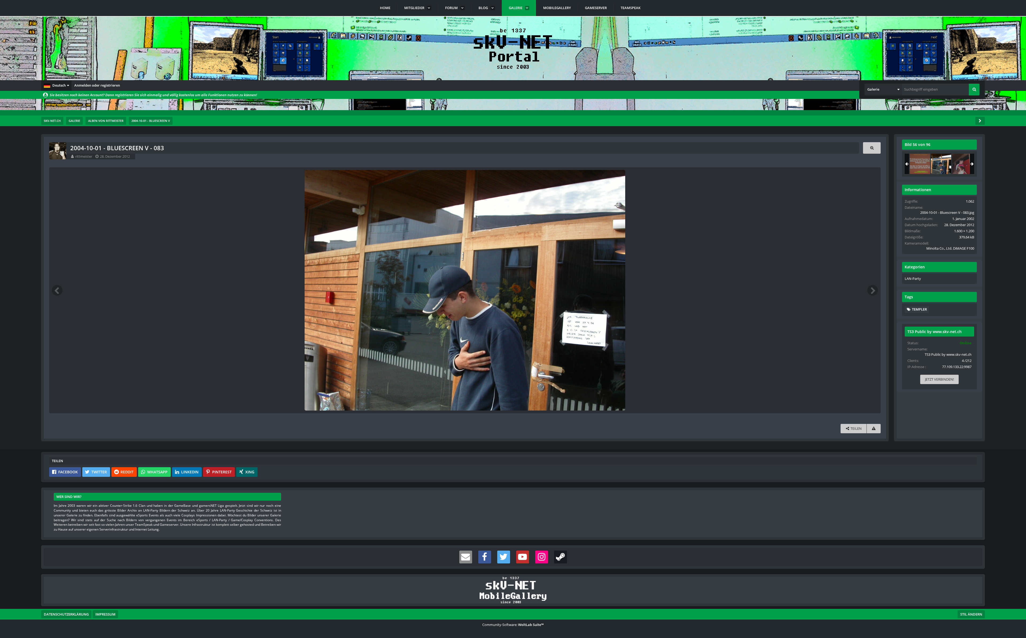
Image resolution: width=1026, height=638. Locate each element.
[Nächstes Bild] (872, 290)
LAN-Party (913, 278)
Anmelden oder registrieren (97, 85)
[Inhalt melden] (874, 428)
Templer (919, 309)
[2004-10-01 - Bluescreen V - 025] (920, 164)
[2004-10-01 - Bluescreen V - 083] (941, 164)
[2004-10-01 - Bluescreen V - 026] (962, 164)
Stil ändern (971, 614)
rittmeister (83, 156)
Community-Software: (513, 624)
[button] (56, 85)
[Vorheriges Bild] (57, 290)
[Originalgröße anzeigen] (872, 148)
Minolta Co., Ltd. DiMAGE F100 (950, 248)
